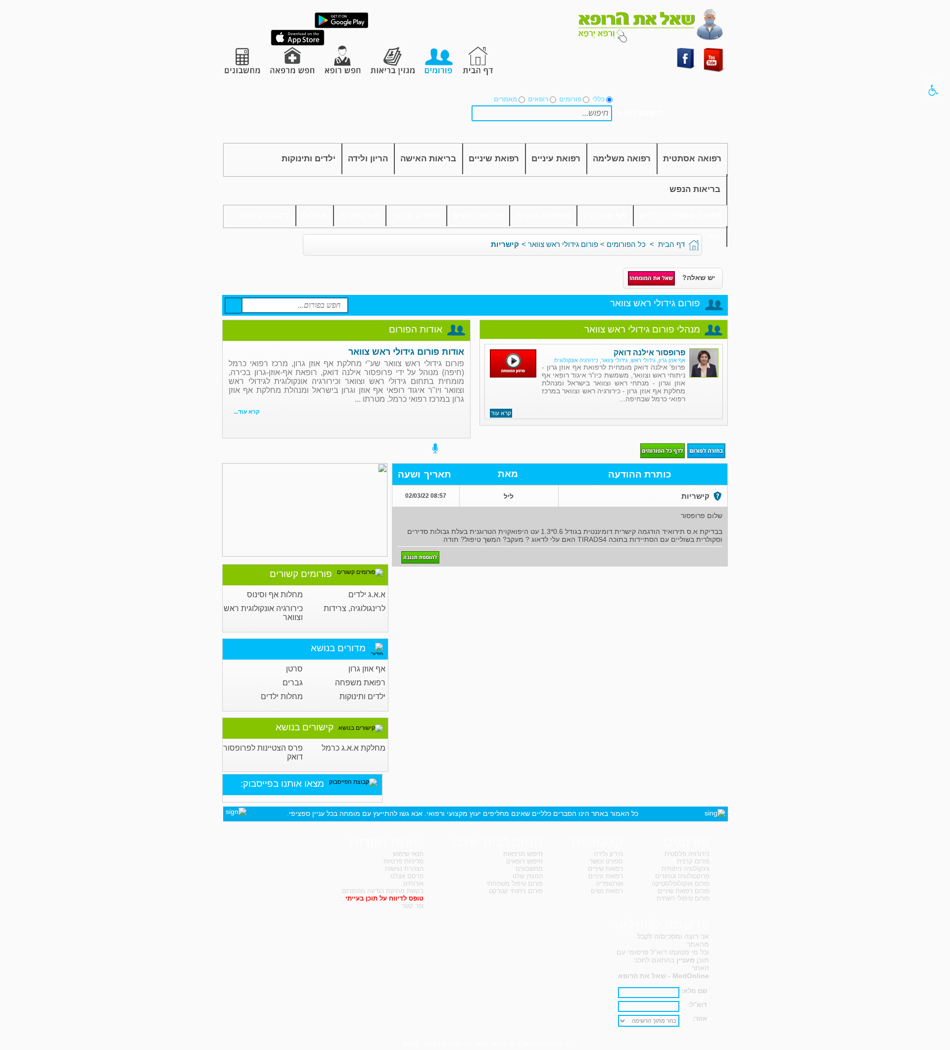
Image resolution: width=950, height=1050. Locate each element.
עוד (714, 236)
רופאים (538, 99)
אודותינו (413, 883)
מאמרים (505, 99)
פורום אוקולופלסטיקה (681, 883)
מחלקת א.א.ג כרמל (353, 748)
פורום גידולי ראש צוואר (563, 244)
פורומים (570, 99)
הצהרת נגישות (404, 868)
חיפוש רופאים (524, 861)
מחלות (314, 215)
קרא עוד (501, 413)
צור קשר (412, 905)
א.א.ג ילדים (366, 594)
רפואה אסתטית (692, 158)
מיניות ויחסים (478, 215)
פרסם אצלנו (407, 876)
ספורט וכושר (416, 215)
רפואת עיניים (555, 158)
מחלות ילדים (282, 696)
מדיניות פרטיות (403, 861)
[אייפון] (297, 43)
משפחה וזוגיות (543, 215)
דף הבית (671, 244)
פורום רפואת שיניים (684, 891)
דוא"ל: (697, 1004)
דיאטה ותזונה (264, 215)
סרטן (294, 669)
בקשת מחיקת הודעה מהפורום (383, 891)
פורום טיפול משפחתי (514, 883)
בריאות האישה (428, 158)
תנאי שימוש (408, 854)
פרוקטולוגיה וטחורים (682, 876)
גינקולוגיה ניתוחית (686, 868)
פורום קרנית (693, 861)
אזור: (700, 1018)
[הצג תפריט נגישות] (933, 90)
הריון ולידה (368, 158)
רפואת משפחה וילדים (680, 215)
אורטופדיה (359, 215)
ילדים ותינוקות (308, 158)
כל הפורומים (626, 244)
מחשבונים (529, 868)
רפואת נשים (607, 891)
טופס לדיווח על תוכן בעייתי (384, 898)
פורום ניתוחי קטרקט (516, 891)
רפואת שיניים (494, 158)
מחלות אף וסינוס (275, 594)
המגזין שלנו (528, 876)
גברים (293, 682)
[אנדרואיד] (341, 26)
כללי (598, 99)
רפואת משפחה (360, 682)
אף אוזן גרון (605, 215)
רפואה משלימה (622, 158)
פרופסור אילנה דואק (649, 352)
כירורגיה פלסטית (687, 854)
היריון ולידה (608, 854)
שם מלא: (694, 991)
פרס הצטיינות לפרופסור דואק (263, 752)
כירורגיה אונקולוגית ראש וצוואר (263, 612)
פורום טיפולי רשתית (683, 898)
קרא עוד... (247, 411)
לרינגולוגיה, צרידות (354, 608)
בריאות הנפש (694, 189)
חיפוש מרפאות (523, 854)
